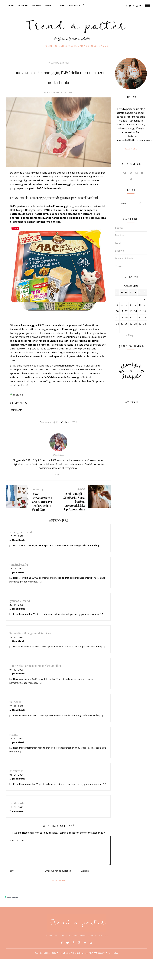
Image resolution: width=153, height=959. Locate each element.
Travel (118, 266)
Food (118, 243)
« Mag (129, 335)
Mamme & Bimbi (60, 62)
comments (50, 422)
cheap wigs (16, 770)
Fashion (119, 235)
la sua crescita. (69, 180)
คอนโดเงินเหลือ (18, 564)
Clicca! (24, 385)
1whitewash (16, 803)
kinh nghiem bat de (21, 532)
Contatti (49, 5)
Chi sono (36, 5)
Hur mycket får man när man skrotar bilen (35, 665)
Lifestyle (119, 250)
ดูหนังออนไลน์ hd (19, 601)
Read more (131, 148)
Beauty (119, 227)
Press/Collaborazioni (69, 5)
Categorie (23, 5)
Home (11, 5)
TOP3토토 (15, 702)
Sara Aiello (53, 92)
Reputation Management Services (30, 633)
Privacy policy (111, 953)
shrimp (13, 734)
